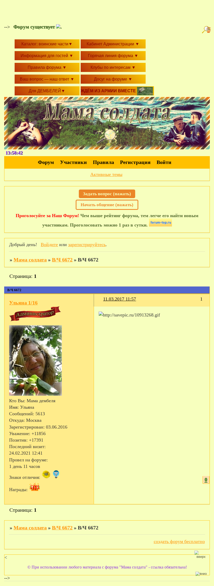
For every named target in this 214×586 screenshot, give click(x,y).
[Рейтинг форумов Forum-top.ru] (160, 225)
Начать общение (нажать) (107, 204)
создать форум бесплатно (179, 541)
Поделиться (101, 302)
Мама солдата (30, 260)
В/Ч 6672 (62, 260)
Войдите (49, 244)
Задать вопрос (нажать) (107, 193)
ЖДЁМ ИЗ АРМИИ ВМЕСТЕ (109, 91)
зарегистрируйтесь (87, 244)
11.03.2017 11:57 (119, 299)
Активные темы (106, 174)
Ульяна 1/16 (23, 303)
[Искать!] (207, 29)
